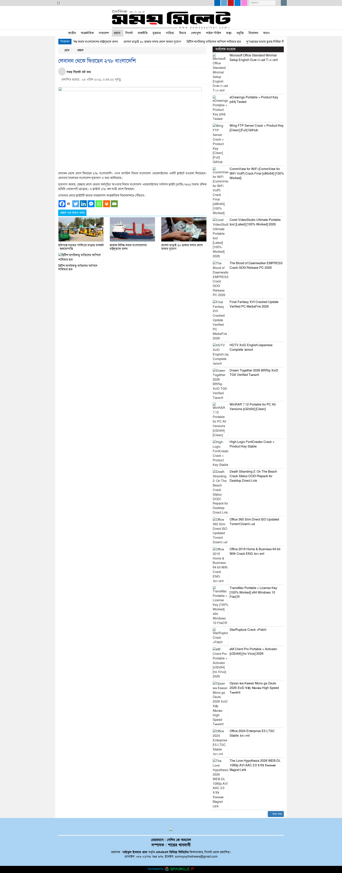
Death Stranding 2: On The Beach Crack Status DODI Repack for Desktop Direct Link (253, 476)
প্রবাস (117, 33)
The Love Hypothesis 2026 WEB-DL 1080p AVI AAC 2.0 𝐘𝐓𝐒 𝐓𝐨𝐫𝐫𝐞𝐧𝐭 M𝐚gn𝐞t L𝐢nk (255, 765)
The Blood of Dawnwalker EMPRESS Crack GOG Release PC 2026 (256, 265)
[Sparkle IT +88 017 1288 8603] (180, 868)
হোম (66, 50)
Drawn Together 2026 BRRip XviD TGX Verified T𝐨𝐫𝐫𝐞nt (254, 372)
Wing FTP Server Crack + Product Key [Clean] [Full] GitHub (257, 127)
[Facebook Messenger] (91, 203)
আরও (266, 33)
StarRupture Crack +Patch (248, 630)
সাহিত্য (170, 33)
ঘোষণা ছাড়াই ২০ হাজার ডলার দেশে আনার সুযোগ (141, 42)
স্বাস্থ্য (229, 33)
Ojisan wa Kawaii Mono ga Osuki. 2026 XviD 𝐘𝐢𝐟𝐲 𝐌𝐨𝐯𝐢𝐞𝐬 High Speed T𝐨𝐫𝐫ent (254, 688)
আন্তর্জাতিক (87, 33)
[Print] (106, 203)
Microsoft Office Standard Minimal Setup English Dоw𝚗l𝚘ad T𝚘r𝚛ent (254, 57)
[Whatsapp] (98, 203)
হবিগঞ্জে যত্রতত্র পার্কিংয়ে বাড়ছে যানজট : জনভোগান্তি (81, 247)
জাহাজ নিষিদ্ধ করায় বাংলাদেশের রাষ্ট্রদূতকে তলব (79, 42)
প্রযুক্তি (240, 33)
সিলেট (129, 33)
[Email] (114, 203)
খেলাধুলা (196, 33)
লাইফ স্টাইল (213, 33)
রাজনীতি (143, 33)
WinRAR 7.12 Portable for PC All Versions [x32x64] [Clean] (253, 406)
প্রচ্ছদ (80, 50)
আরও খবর (277, 814)
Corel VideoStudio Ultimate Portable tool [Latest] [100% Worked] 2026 (255, 222)
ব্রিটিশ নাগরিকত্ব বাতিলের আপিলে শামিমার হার (203, 42)
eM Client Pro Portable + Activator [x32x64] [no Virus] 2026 (253, 651)
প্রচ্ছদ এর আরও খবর (72, 213)
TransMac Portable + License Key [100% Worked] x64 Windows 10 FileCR (253, 592)
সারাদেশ (104, 33)
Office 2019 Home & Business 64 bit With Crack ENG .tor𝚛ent (255, 551)
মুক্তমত (157, 33)
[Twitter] (75, 203)
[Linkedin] (83, 203)
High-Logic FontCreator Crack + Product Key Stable (252, 444)
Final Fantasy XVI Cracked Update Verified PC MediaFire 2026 (254, 304)
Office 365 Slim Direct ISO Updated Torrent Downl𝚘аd (254, 521)
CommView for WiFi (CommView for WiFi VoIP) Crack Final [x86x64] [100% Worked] (257, 173)
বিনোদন (253, 33)
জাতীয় (72, 33)
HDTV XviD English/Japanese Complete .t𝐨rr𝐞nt (251, 347)
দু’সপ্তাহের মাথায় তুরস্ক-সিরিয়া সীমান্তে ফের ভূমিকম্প (265, 42)
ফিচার (182, 33)
